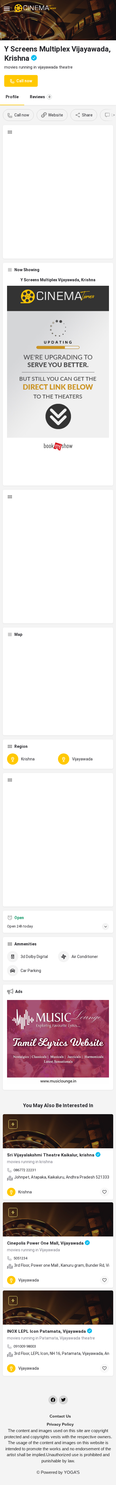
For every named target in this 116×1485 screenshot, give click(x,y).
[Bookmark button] (104, 1191)
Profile (12, 97)
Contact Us (60, 1416)
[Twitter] (63, 1399)
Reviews (40, 97)
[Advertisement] (58, 196)
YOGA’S (72, 1472)
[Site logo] (36, 8)
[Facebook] (52, 1399)
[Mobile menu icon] (7, 8)
